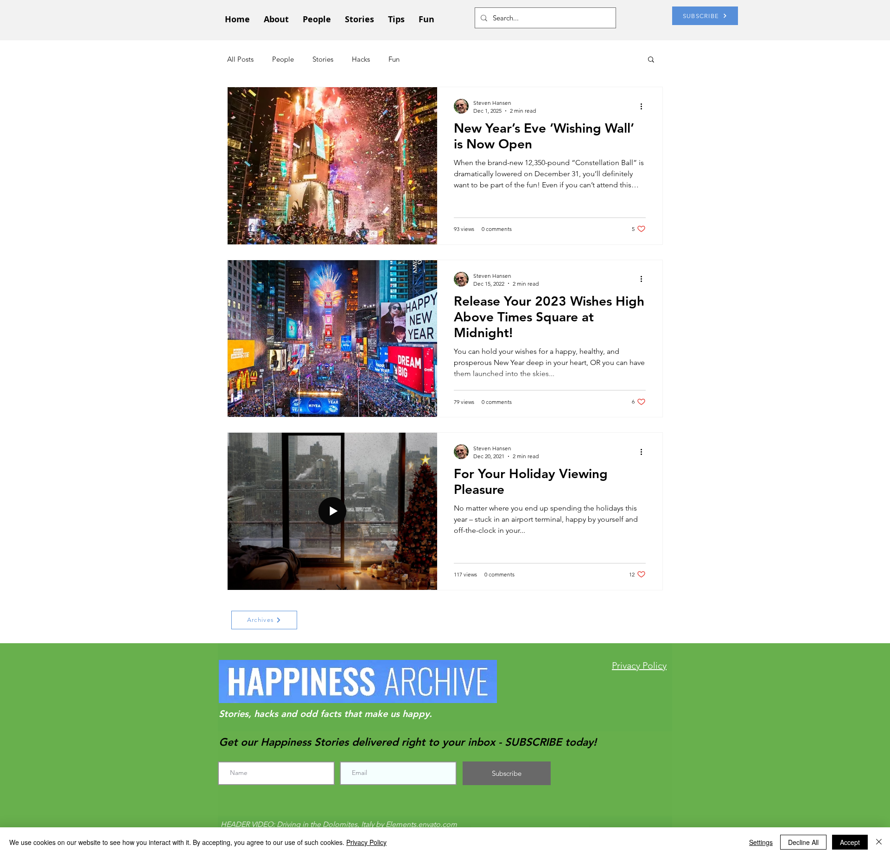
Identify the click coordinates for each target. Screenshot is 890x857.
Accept (850, 842)
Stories (322, 59)
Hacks (361, 59)
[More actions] (644, 106)
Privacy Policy (366, 842)
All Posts (240, 59)
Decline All (803, 842)
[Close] (878, 842)
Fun (394, 59)
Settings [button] (761, 842)
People (283, 59)
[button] (651, 60)
